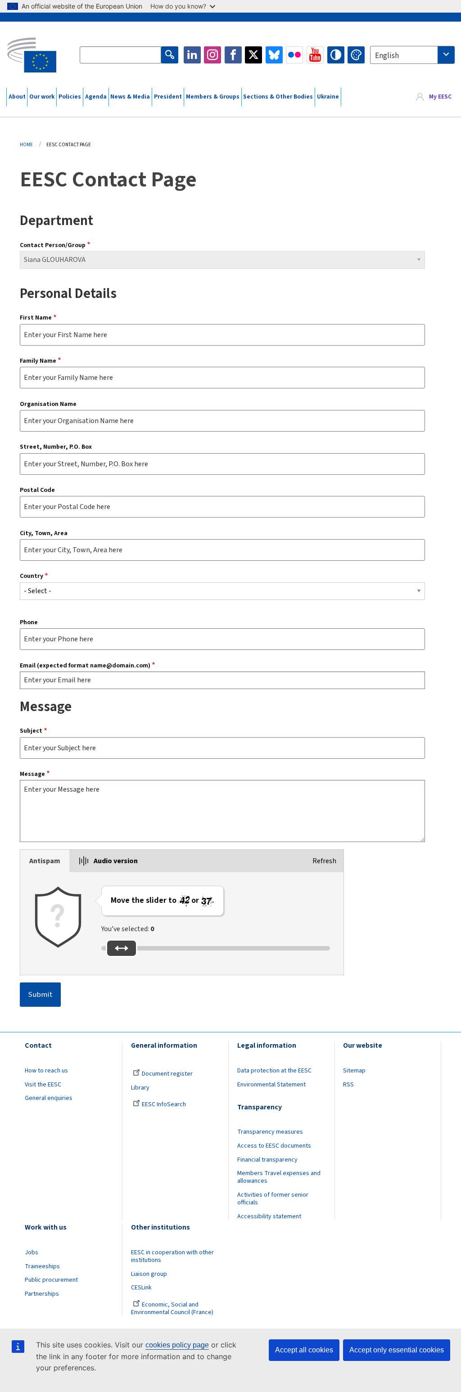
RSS (348, 1084)
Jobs (31, 1252)
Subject (31, 730)
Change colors (356, 54)
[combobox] (412, 55)
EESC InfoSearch (164, 1104)
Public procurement (51, 1279)
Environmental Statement (271, 1084)
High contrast (335, 54)
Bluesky (274, 54)
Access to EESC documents (274, 1145)
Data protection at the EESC (274, 1070)
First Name (36, 317)
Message (32, 774)
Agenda (96, 96)
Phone (29, 622)
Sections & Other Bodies (278, 96)
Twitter (253, 54)
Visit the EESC (43, 1084)
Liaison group (149, 1274)
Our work (41, 96)
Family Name (38, 360)
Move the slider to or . (162, 900)
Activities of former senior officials (272, 1198)
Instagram (212, 54)
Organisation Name (48, 404)
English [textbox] (387, 55)
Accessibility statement (269, 1216)
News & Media (130, 96)
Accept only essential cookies (396, 1350)
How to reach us (46, 1070)
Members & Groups (213, 96)
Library (140, 1087)
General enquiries (48, 1098)
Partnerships (42, 1293)
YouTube (315, 54)
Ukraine (328, 96)
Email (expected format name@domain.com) (85, 665)
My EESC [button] (440, 96)
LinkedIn (192, 54)
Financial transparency (267, 1159)
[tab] (44, 861)
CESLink (141, 1287)
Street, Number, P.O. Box (56, 446)
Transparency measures (270, 1131)
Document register (167, 1073)
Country (31, 576)
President (168, 96)
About (17, 96)
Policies (70, 96)
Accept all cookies (304, 1350)
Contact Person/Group (53, 245)
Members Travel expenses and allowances (279, 1177)
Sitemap (354, 1070)
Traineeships (42, 1266)
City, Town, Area (44, 533)
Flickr (294, 54)
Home (26, 144)
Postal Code (37, 490)
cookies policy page (177, 1345)
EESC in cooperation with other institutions (172, 1256)
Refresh (324, 861)
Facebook (233, 54)
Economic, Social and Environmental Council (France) (173, 1308)
